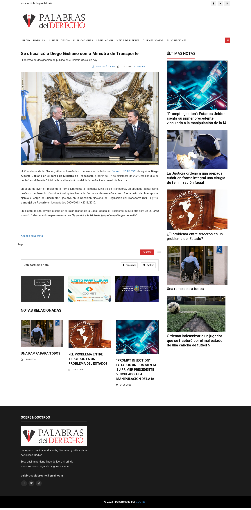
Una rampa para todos (40, 353)
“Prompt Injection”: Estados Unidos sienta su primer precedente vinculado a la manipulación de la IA (136, 369)
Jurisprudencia (59, 40)
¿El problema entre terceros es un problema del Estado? (88, 358)
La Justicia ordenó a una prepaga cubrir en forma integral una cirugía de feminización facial (196, 178)
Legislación (104, 40)
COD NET (141, 501)
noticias (141, 66)
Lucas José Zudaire (105, 66)
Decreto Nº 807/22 (123, 171)
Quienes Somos (153, 40)
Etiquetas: (147, 252)
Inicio (26, 40)
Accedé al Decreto (32, 236)
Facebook (130, 265)
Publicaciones (83, 40)
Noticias (39, 40)
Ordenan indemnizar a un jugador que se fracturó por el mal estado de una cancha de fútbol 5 (195, 340)
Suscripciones (177, 40)
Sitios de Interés (127, 40)
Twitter (150, 265)
